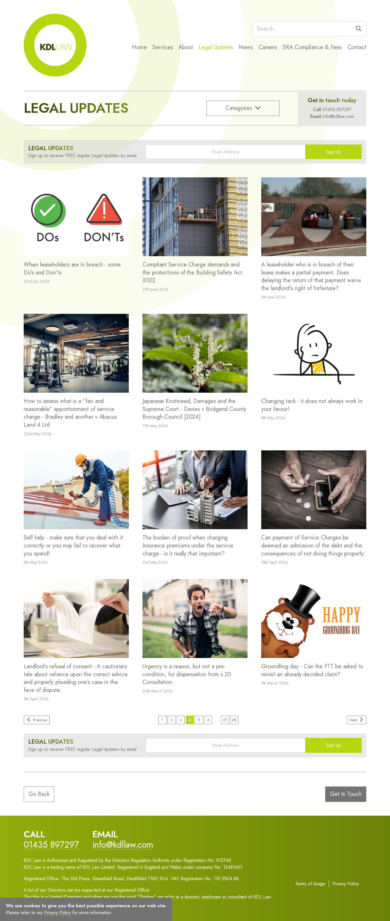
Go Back (39, 794)
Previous (40, 720)
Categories (239, 108)
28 (234, 720)
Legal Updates (216, 47)
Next (353, 720)
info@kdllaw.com (338, 116)
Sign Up (333, 152)
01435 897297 (337, 109)
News (246, 47)
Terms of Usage (310, 883)
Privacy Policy (345, 883)
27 (225, 720)
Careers (267, 47)
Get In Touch (345, 794)
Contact (356, 47)
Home (139, 47)
